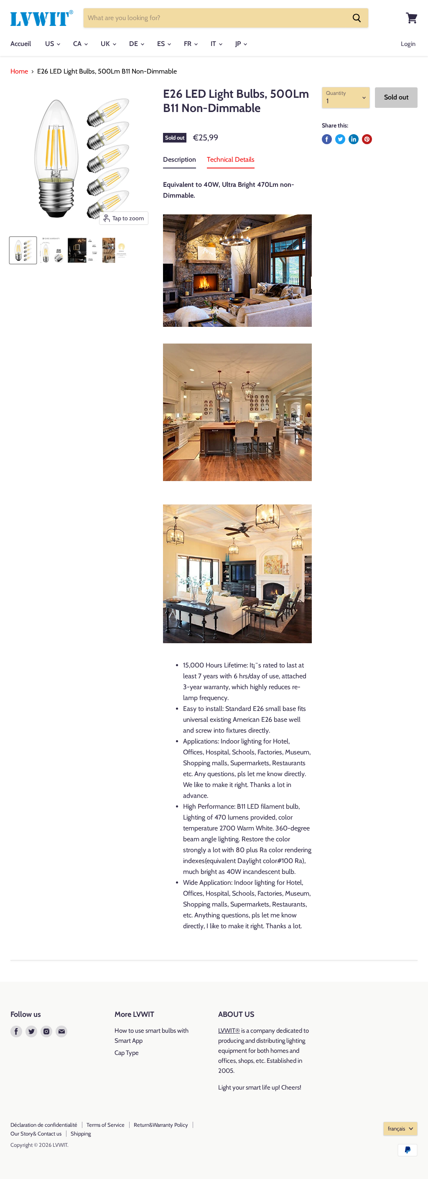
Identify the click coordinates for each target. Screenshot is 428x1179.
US (50, 44)
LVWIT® (229, 1030)
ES (161, 44)
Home (19, 71)
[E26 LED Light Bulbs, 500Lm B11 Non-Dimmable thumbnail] (51, 250)
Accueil (20, 44)
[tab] (179, 161)
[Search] (357, 18)
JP (238, 44)
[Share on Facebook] (327, 139)
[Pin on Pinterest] (367, 139)
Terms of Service (106, 1124)
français (396, 1128)
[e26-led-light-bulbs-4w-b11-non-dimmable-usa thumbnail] (23, 250)
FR (188, 44)
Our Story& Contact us (35, 1133)
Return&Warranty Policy (161, 1124)
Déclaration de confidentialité (43, 1124)
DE (134, 44)
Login (408, 44)
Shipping (81, 1133)
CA (78, 44)
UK (106, 44)
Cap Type (127, 1053)
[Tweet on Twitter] (340, 139)
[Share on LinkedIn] (354, 139)
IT (214, 44)
